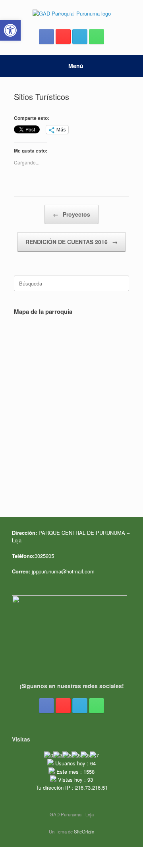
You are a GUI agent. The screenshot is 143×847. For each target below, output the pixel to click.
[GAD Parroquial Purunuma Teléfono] (96, 36)
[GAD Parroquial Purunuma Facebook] (46, 36)
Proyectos (71, 214)
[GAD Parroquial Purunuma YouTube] (63, 36)
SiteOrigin (84, 831)
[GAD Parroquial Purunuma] (71, 13)
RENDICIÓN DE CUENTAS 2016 (71, 242)
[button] (10, 30)
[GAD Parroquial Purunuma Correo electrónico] (79, 36)
